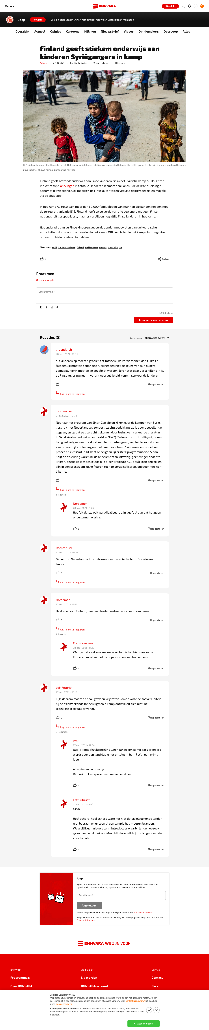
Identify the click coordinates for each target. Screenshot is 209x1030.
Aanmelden (89, 905)
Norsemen (80, 503)
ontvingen (67, 186)
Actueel (39, 31)
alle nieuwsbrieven (143, 912)
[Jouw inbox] (189, 6)
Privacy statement (85, 920)
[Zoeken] (183, 6)
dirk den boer (65, 411)
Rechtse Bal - (65, 548)
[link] (54, 247)
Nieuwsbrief (110, 31)
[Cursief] (46, 307)
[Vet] (41, 307)
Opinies (55, 31)
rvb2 (76, 741)
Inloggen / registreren (153, 319)
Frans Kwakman (84, 643)
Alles (186, 31)
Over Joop (171, 31)
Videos (129, 31)
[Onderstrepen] (51, 307)
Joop (21, 20)
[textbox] (104, 296)
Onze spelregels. (45, 279)
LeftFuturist (64, 687)
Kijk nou (90, 31)
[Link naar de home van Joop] (9, 19)
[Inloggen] (195, 6)
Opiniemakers (149, 31)
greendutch (64, 349)
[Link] (56, 307)
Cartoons (72, 31)
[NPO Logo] (202, 6)
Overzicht (22, 31)
